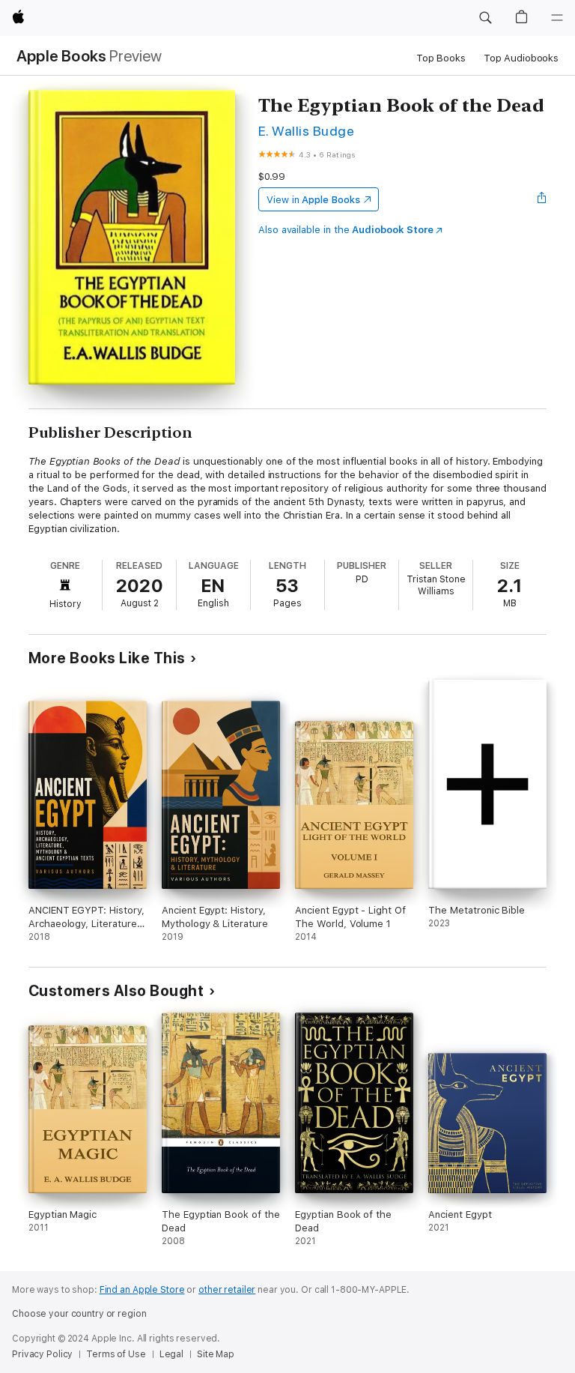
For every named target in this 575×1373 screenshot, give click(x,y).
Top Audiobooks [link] (521, 58)
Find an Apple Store (142, 1290)
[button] (485, 18)
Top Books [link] (441, 58)
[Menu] (557, 18)
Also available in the (345, 229)
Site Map (215, 1354)
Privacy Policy (42, 1354)
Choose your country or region (79, 1314)
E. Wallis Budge (306, 131)
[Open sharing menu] (542, 199)
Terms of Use (116, 1354)
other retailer (226, 1290)
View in (313, 199)
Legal (171, 1354)
